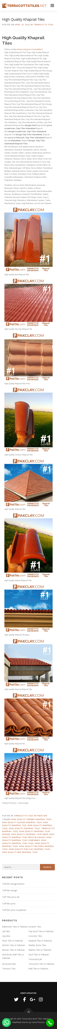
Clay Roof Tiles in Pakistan (40, 931)
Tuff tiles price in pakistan (14, 910)
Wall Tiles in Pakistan (38, 968)
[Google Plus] (32, 999)
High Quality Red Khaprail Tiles (20, 852)
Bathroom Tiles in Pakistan (15, 926)
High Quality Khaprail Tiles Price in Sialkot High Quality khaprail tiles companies (28, 837)
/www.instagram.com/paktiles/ (30, 49)
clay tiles (6, 936)
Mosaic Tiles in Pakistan (13, 949)
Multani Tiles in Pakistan (39, 949)
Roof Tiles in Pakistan (38, 954)
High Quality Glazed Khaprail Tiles (22, 822)
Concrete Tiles (35, 936)
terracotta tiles (9, 964)
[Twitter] (16, 999)
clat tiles (6, 931)
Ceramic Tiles (34, 926)
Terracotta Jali (35, 959)
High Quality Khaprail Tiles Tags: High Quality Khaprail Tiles (26, 843)
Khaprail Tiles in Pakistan (40, 940)
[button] (6, 1022)
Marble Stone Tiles (37, 945)
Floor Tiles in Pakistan (12, 940)
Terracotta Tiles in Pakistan (30, 815)
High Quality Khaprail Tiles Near (29, 834)
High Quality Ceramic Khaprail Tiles (31, 819)
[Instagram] (41, 999)
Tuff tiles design (9, 890)
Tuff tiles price (8, 903)
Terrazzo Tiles (9, 968)
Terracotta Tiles (43, 24)
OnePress (16, 1022)
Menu (52, 5)
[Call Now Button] (50, 1023)
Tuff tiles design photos (13, 883)
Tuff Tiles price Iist (10, 897)
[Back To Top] (28, 1012)
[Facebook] (24, 999)
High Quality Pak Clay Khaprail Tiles (29, 849)
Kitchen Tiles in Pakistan (13, 945)
